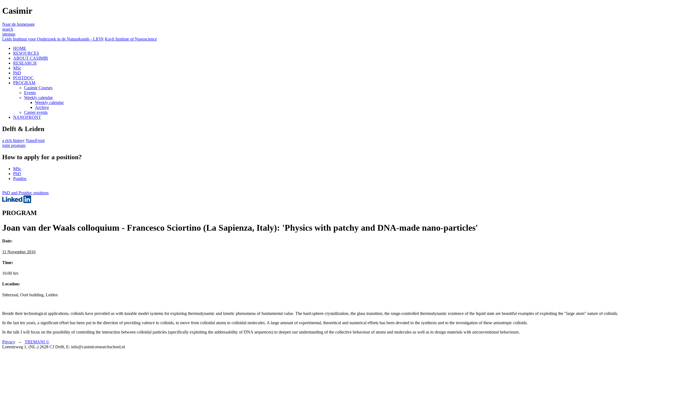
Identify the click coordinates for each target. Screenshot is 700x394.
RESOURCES (26, 53)
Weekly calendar (38, 97)
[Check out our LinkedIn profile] (16, 201)
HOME (19, 48)
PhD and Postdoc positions (25, 192)
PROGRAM (24, 82)
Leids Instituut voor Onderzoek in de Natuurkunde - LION (53, 39)
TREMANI (37, 342)
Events (30, 92)
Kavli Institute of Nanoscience (131, 39)
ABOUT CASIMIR (30, 58)
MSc (17, 68)
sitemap (8, 34)
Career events (36, 112)
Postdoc (20, 178)
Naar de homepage (18, 24)
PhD (17, 73)
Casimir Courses (38, 87)
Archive (42, 107)
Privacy (8, 342)
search (7, 29)
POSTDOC (23, 78)
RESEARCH (25, 63)
